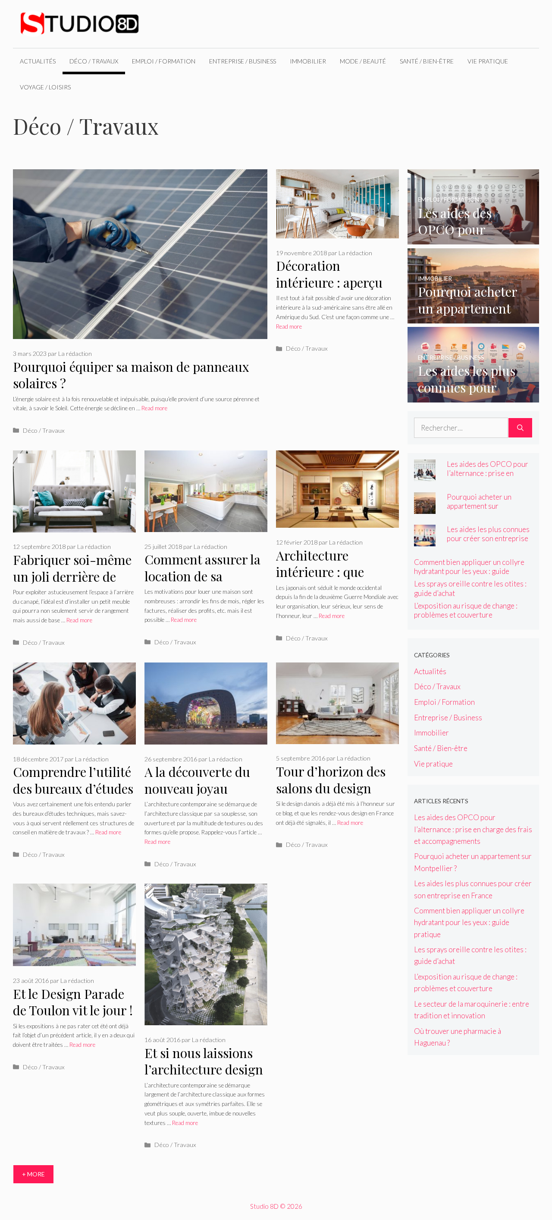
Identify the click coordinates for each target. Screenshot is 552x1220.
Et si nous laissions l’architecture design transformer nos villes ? (203, 1078)
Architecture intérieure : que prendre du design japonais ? (328, 580)
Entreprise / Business (242, 61)
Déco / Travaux (93, 61)
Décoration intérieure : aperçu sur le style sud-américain (329, 290)
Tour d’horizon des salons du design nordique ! (331, 788)
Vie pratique (487, 61)
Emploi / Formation (163, 61)
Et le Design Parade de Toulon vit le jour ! (73, 1002)
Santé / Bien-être (427, 61)
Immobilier (308, 61)
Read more (154, 408)
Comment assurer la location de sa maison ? (202, 576)
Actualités (38, 61)
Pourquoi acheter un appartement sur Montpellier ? (479, 506)
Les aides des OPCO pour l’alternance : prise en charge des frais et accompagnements (487, 477)
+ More (33, 1174)
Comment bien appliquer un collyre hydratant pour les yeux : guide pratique (469, 571)
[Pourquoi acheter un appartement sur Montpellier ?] (473, 317)
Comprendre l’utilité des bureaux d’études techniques (73, 788)
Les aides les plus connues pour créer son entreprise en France (488, 538)
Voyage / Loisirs (45, 87)
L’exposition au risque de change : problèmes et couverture (466, 610)
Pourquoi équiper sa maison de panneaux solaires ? (131, 375)
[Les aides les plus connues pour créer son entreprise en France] (473, 396)
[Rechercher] (520, 428)
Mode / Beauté (363, 61)
